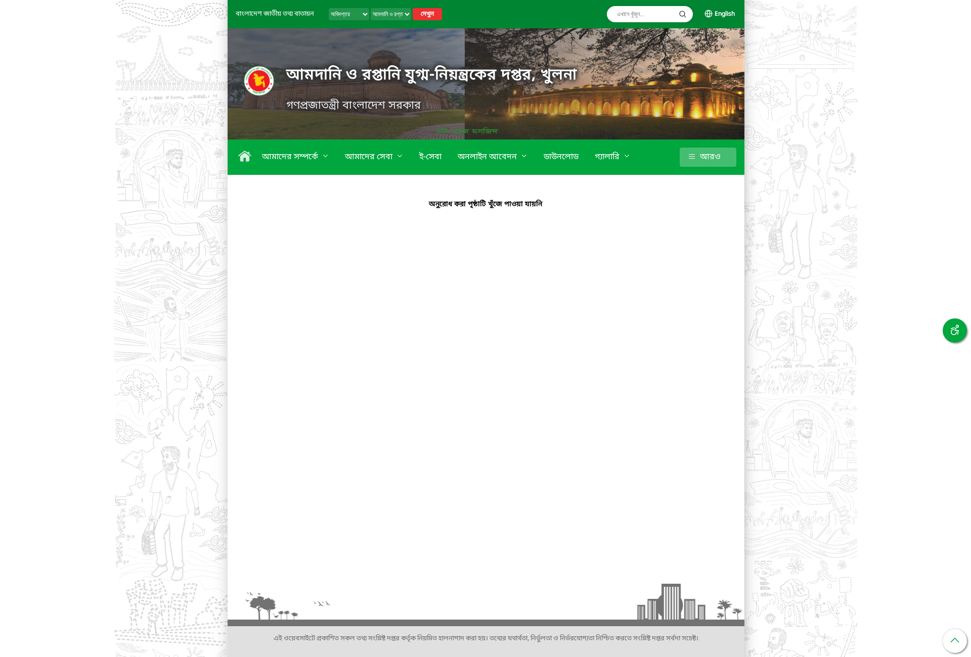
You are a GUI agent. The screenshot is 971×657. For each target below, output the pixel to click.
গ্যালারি (608, 157)
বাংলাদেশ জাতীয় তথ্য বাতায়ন (275, 14)
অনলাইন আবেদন (488, 157)
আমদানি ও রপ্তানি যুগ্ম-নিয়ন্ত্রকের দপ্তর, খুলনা (431, 75)
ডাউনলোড (561, 157)
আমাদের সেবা (369, 157)
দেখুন (427, 14)
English (725, 14)
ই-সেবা (430, 157)
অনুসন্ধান (683, 14)
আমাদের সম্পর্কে (291, 157)
